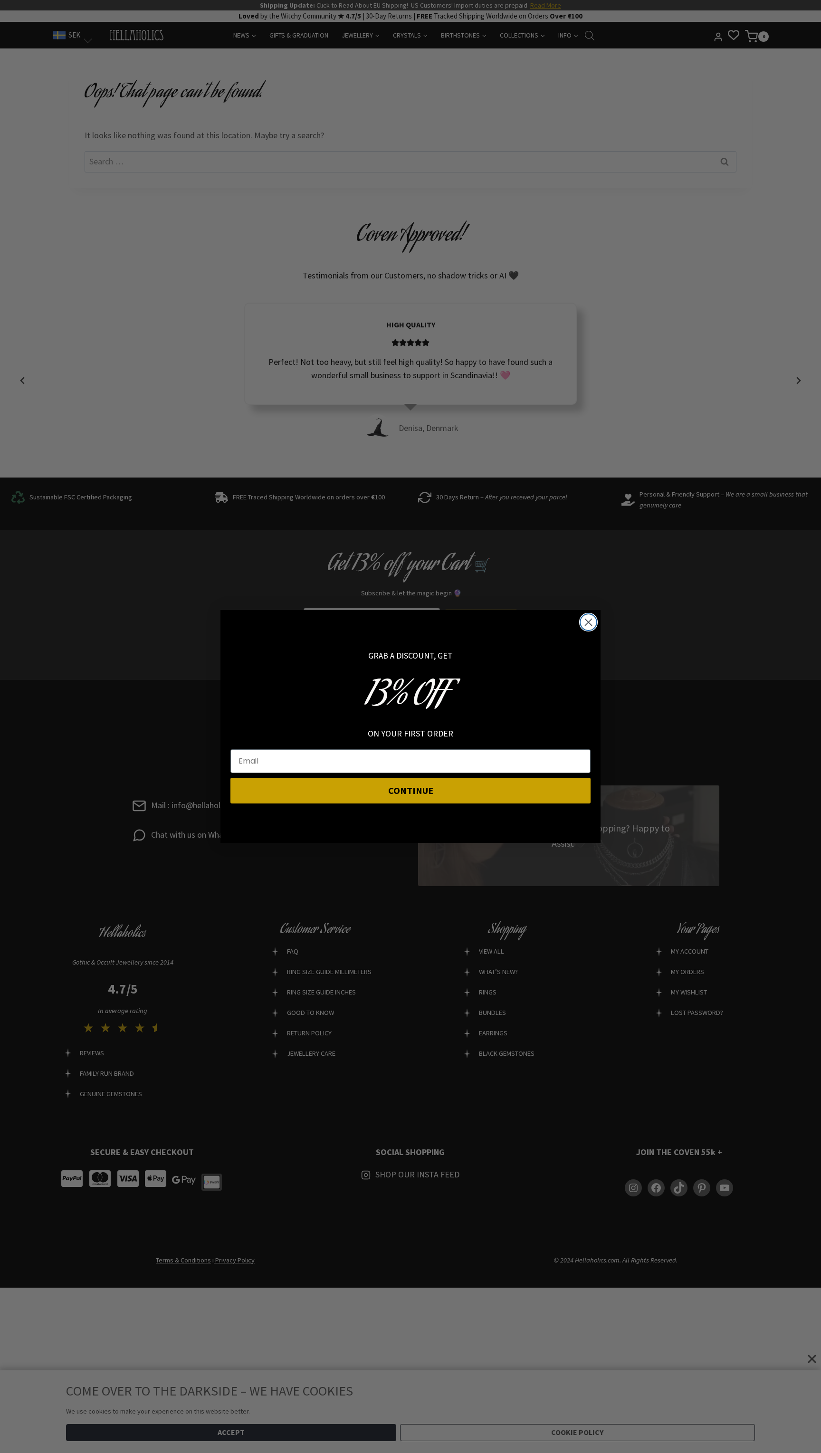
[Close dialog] (588, 622)
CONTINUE (410, 790)
